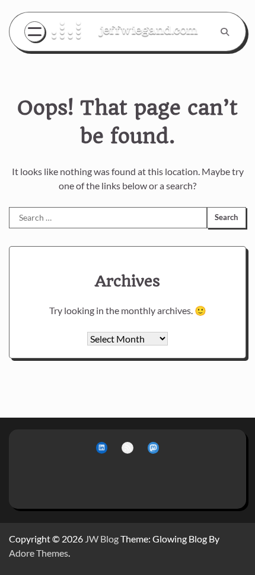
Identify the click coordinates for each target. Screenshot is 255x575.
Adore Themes (38, 552)
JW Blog (102, 538)
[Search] (225, 32)
